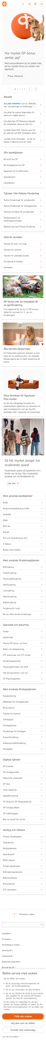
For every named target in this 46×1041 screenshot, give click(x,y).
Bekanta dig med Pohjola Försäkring (19, 226)
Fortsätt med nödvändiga (23, 1030)
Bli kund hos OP (11, 159)
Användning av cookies (11, 945)
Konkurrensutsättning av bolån (16, 508)
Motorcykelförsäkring (12, 579)
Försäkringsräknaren (11, 866)
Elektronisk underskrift (12, 778)
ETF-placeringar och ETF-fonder (17, 655)
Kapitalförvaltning (10, 796)
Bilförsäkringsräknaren (12, 872)
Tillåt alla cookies (23, 1016)
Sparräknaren (9, 177)
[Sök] (23, 4)
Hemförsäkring (9, 585)
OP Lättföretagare (10, 813)
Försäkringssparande (11, 661)
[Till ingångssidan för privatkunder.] (4, 3)
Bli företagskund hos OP (14, 165)
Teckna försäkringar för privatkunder (19, 200)
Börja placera (8, 708)
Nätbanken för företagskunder (16, 702)
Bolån (5, 502)
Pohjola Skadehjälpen (12, 836)
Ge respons (6, 939)
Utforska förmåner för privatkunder (19, 212)
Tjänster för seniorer (12, 250)
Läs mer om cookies (10, 1037)
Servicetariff (6, 950)
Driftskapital (8, 719)
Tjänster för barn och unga (15, 244)
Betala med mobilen (11, 550)
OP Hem (6, 784)
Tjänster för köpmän (11, 713)
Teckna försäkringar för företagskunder (20, 206)
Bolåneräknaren (10, 848)
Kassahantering (9, 696)
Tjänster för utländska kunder (16, 255)
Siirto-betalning (9, 790)
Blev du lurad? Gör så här (14, 819)
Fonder (6, 631)
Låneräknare (9, 183)
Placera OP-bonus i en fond (15, 643)
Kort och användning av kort (15, 538)
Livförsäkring (8, 590)
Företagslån (8, 749)
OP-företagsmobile (11, 772)
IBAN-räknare (9, 860)
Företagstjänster (9, 725)
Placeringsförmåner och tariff (15, 667)
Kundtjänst (6, 933)
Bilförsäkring (8, 567)
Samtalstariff (7, 956)
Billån (5, 520)
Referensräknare (10, 878)
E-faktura (7, 544)
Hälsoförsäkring (9, 596)
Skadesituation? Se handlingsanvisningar (13, 219)
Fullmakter (8, 267)
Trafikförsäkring (9, 573)
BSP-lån (6, 526)
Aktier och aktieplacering (13, 649)
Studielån (7, 514)
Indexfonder (8, 637)
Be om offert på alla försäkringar (17, 614)
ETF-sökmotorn (9, 890)
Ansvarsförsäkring (10, 737)
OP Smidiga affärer (11, 807)
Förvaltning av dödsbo (13, 261)
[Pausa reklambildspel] (35, 89)
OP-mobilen (8, 766)
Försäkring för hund (11, 608)
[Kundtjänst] (29, 4)
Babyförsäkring (9, 602)
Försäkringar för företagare (14, 731)
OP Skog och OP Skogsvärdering (17, 801)
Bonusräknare (9, 884)
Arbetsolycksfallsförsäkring (14, 743)
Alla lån (6, 532)
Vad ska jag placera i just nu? (15, 673)
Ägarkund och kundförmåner (16, 171)
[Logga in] (35, 4)
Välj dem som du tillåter (23, 1023)
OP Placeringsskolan (11, 678)
